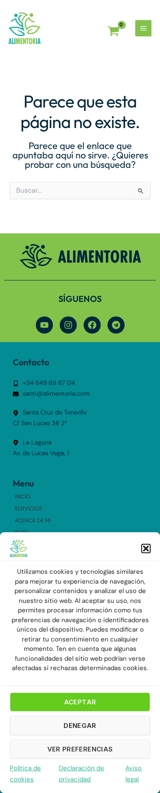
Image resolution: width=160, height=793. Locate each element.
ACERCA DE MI (33, 520)
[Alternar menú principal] (143, 28)
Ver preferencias (80, 749)
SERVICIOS (28, 508)
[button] (146, 548)
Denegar (80, 725)
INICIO (22, 496)
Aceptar (80, 702)
